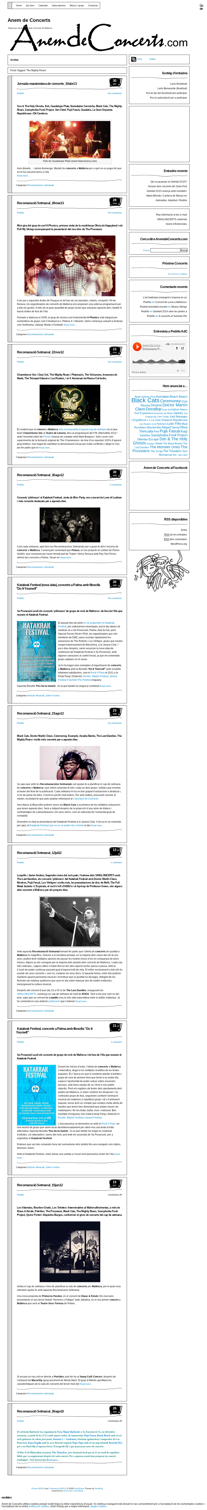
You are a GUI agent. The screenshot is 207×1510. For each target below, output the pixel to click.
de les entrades (175, 534)
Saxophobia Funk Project (169, 435)
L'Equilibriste (139, 420)
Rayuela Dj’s (116, 1442)
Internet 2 (58, 1439)
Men (159, 427)
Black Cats (145, 400)
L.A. (149, 420)
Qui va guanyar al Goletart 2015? (169, 181)
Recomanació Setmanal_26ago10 (40, 1411)
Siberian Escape (148, 439)
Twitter (152, 59)
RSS (139, 59)
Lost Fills (174, 424)
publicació (54, 1001)
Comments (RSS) (57, 1488)
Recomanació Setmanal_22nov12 (40, 352)
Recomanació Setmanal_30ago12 (40, 475)
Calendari (43, 5)
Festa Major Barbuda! (69, 1431)
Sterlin (159, 443)
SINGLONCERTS (26, 994)
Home (19, 5)
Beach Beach (103, 1435)
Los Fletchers (159, 424)
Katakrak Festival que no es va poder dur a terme (57, 825)
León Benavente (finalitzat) (172, 88)
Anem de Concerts (29, 20)
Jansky (178, 413)
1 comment (116, 862)
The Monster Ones (165, 447)
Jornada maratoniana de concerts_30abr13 (47, 83)
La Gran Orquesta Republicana (169, 420)
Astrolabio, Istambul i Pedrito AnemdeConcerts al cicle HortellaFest (166, 202)
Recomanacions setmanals (40, 185)
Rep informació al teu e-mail (171, 214)
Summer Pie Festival (79, 680)
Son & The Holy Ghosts (160, 441)
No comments (115, 93)
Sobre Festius (53, 695)
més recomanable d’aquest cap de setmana (83, 429)
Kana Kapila (34, 1442)
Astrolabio (162, 396)
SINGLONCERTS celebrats (172, 219)
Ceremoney (170, 400)
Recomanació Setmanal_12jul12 (39, 853)
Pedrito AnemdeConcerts (153, 306)
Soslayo (150, 443)
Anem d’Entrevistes (176, 224)
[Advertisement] (161, 133)
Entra (184, 530)
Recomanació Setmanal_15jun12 (40, 1185)
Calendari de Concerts (85, 798)
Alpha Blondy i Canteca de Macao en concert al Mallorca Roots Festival (166, 197)
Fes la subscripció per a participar (168, 97)
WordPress (79, 1488)
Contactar (93, 5)
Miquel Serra (170, 427)
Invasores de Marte (163, 413)
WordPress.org (179, 544)
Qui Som (30, 5)
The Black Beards (173, 443)
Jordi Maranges (178, 416)
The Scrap (156, 451)
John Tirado (163, 416)
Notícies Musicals (36, 695)
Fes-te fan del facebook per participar (166, 93)
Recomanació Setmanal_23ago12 (40, 713)
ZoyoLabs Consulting (73, 1491)
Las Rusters (145, 424)
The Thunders (59, 1452)
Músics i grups (77, 5)
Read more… (23, 175)
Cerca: (146, 250)
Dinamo (156, 405)
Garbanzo (71, 1439)
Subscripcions (59, 5)
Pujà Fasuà (90, 1435)
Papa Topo (77, 1442)
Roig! (184, 431)
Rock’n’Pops (98, 672)
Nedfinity (99, 1488)
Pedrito (20, 93)
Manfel (151, 427)
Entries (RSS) (38, 1488)
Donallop (154, 409)
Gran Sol (166, 409)
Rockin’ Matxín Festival (95, 676)
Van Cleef (182, 455)
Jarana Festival (93, 1117)
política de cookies (39, 1506)
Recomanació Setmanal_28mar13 (40, 203)
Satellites (144, 435)
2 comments (116, 484)
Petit (156, 431)
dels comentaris (175, 539)
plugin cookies (99, 1506)
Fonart (46, 436)
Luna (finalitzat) (178, 83)
